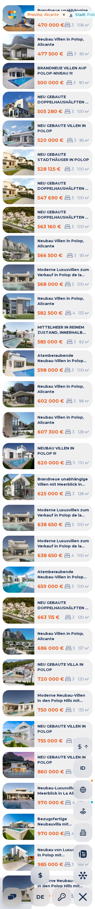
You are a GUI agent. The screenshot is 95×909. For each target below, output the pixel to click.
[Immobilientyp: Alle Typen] (82, 832)
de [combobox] (40, 897)
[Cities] (82, 875)
